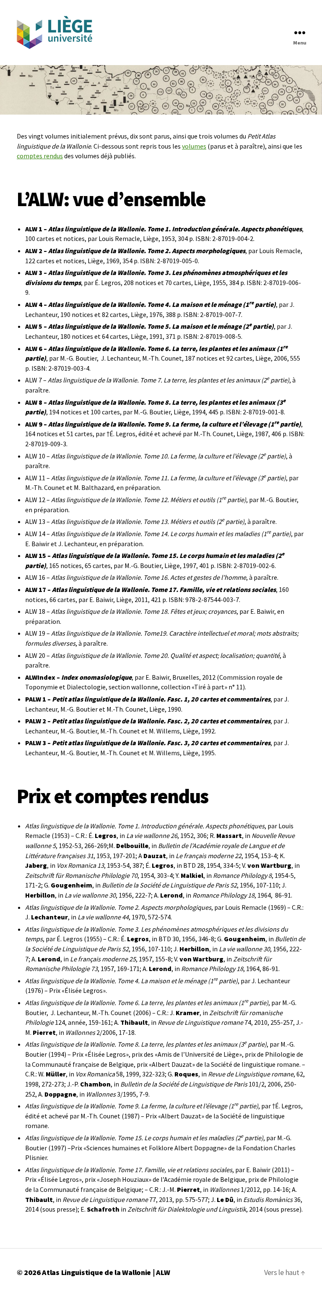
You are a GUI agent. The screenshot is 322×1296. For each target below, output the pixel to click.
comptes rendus (40, 156)
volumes (194, 146)
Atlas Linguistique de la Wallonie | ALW (106, 1272)
